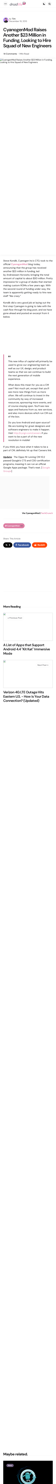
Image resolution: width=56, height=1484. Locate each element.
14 (10, 53)
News (10, 1465)
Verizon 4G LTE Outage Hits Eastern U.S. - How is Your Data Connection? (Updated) (26, 696)
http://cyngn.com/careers (27, 433)
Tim (14, 18)
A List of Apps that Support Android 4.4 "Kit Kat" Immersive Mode (26, 649)
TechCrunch (47, 513)
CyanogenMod (15, 526)
